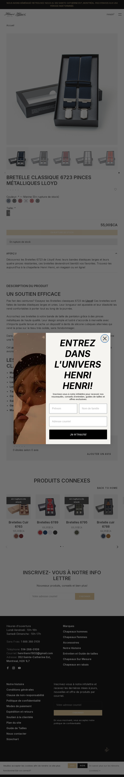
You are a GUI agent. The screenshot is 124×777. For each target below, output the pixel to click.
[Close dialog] (105, 338)
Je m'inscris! (78, 434)
